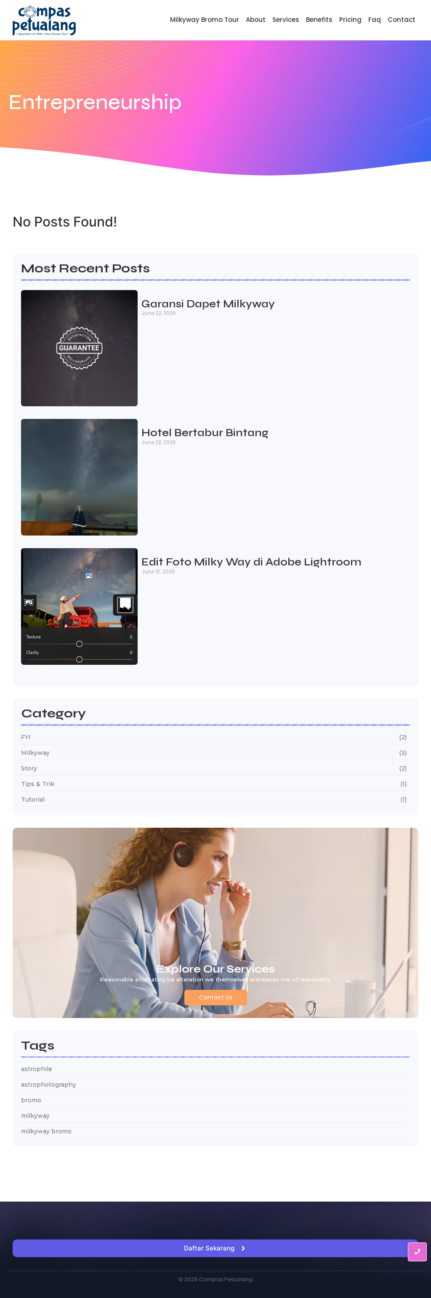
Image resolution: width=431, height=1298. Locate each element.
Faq (374, 19)
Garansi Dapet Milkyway (208, 304)
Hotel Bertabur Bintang (205, 433)
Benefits (319, 19)
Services (285, 19)
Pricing (350, 19)
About (256, 19)
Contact (401, 19)
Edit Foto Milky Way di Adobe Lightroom (251, 562)
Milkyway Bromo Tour (204, 19)
